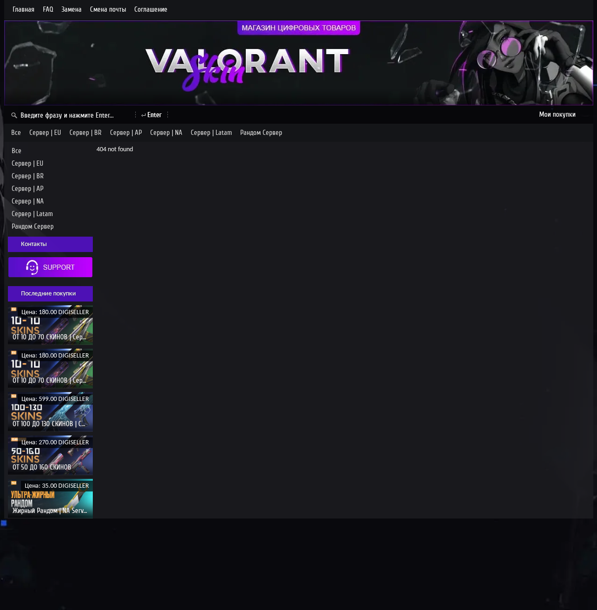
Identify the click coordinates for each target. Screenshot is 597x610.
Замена (72, 9)
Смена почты (108, 9)
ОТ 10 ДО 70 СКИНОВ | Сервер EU (57, 337)
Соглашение (150, 9)
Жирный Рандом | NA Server (51, 510)
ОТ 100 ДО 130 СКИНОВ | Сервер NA (60, 424)
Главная (24, 9)
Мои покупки (557, 114)
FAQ (48, 9)
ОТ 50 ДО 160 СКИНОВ (42, 467)
